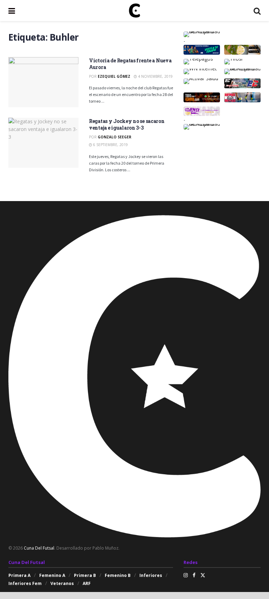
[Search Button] (257, 10)
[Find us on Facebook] (194, 575)
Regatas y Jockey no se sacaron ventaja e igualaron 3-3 (127, 124)
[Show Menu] (11, 10)
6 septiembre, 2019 (110, 144)
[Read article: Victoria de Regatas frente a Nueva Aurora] (43, 82)
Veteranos (62, 583)
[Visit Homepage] (134, 11)
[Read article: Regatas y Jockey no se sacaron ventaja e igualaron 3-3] (43, 143)
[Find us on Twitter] (202, 575)
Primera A (19, 575)
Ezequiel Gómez (114, 76)
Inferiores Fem (25, 583)
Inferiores (150, 575)
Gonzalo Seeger (114, 137)
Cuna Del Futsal (39, 548)
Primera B (85, 575)
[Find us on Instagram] (186, 575)
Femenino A (52, 575)
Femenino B (118, 575)
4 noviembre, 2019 (155, 76)
